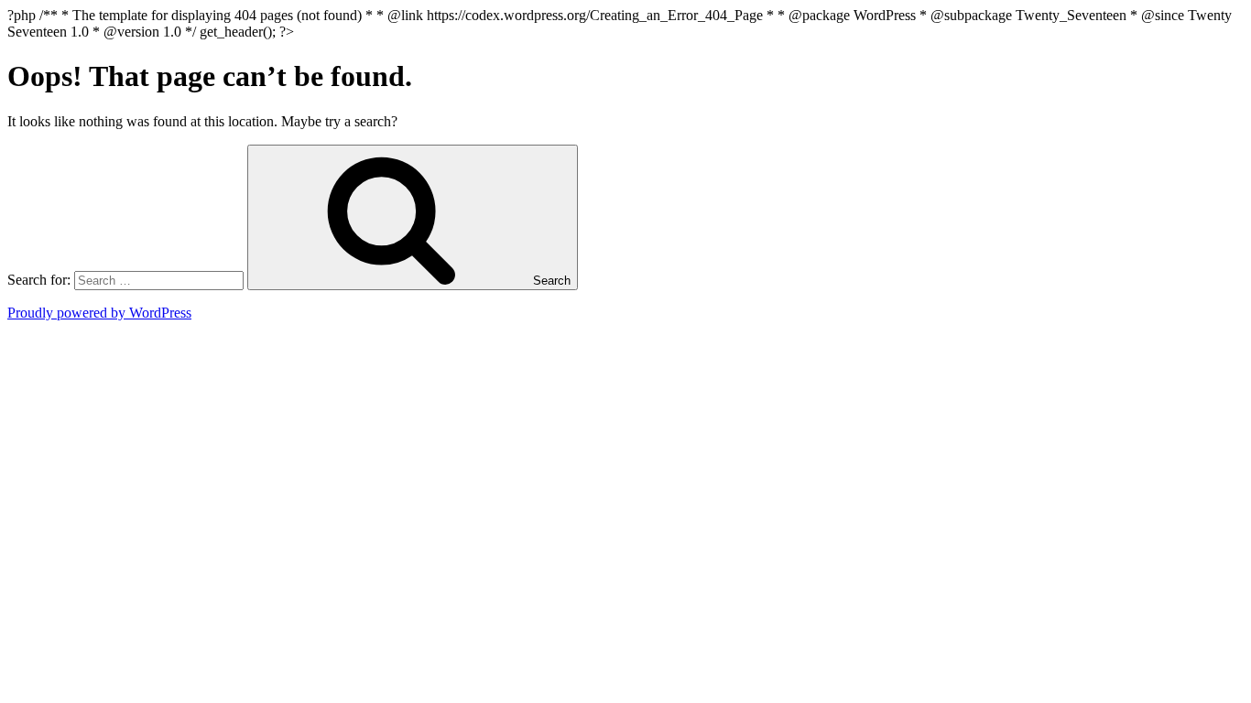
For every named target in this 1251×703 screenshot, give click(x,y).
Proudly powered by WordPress (99, 312)
